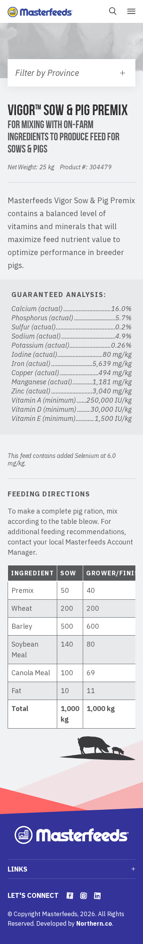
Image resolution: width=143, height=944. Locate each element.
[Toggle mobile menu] (131, 11)
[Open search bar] (113, 11)
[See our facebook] (70, 896)
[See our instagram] (84, 896)
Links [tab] (17, 869)
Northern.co (94, 923)
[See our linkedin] (97, 896)
